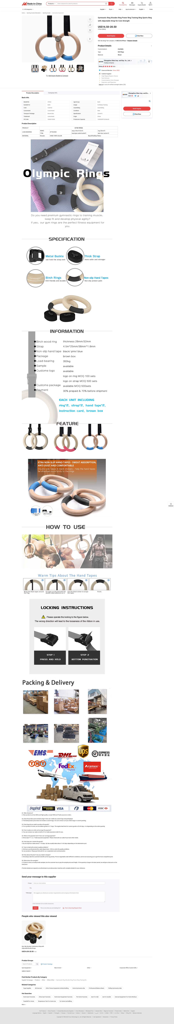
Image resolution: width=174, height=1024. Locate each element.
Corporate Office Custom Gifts (128, 968)
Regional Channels (108, 1011)
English (44, 1013)
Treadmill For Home (28, 1001)
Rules (151, 9)
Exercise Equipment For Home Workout (126, 997)
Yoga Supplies (27, 988)
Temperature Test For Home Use (47, 1001)
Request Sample (132, 40)
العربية (96, 1013)
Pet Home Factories (81, 997)
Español (50, 1013)
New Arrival (57, 968)
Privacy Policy (113, 1017)
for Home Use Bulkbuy (66, 1001)
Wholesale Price (89, 1011)
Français (63, 1013)
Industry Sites (98, 1011)
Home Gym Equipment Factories (63, 997)
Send (35, 908)
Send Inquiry (111, 36)
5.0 (130, 96)
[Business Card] (149, 101)
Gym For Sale (95, 997)
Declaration (106, 1017)
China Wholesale (79, 1011)
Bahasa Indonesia (137, 1013)
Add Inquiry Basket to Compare (58, 76)
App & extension (130, 9)
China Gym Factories (44, 997)
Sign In (101, 84)
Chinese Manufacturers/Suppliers (65, 1011)
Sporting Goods (46, 13)
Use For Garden (106, 997)
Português (56, 1013)
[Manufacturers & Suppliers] (32, 4)
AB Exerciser (38, 988)
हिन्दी (111, 1013)
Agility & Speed (26, 971)
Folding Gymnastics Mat (115, 988)
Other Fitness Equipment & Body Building (57, 988)
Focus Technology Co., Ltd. (75, 1017)
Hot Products (42, 1011)
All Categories (28, 9)
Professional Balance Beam (96, 988)
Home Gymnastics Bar (78, 988)
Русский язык (70, 1013)
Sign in (150, 5)
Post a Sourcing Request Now (72, 908)
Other (88, 968)
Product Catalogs (47, 964)
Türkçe (122, 1013)
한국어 (101, 1013)
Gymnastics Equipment (58, 13)
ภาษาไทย (116, 1013)
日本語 (106, 1013)
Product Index (118, 1011)
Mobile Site (126, 1011)
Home (23, 13)
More (23, 1004)
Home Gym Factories (29, 997)
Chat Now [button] (140, 36)
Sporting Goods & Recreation (34, 13)
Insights (133, 1011)
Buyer (110, 9)
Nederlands (90, 1013)
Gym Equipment (26, 968)
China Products (51, 1011)
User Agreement (97, 1017)
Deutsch (84, 1013)
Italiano (78, 1013)
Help (120, 9)
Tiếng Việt (128, 1013)
